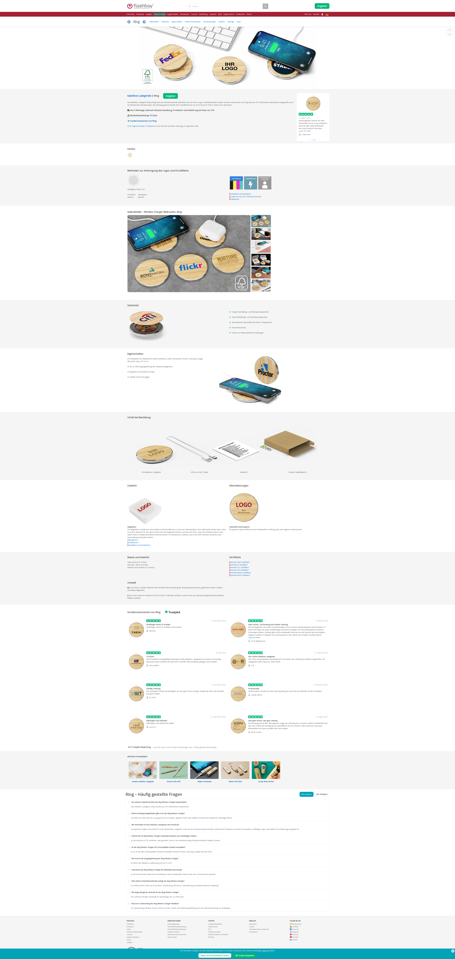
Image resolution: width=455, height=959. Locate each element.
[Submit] (189, 6)
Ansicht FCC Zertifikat (239, 567)
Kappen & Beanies (133, 937)
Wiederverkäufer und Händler (218, 934)
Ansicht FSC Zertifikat (239, 570)
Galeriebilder (154, 22)
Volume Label (172, 937)
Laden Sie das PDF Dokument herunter (246, 196)
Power (129, 929)
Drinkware (140, 14)
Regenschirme (228, 14)
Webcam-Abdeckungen (134, 932)
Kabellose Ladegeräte (139, 95)
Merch (249, 14)
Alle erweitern (306, 794)
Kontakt (316, 14)
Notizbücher (184, 14)
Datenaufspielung (173, 924)
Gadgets (149, 14)
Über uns (308, 14)
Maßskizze (235, 199)
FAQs (239, 22)
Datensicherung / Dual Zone (177, 934)
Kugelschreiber (172, 14)
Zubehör (221, 22)
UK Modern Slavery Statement (259, 929)
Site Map (211, 937)
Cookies (252, 927)
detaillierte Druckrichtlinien (241, 194)
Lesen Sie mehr (254, 637)
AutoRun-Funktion (173, 932)
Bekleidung (203, 14)
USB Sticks (130, 14)
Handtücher (240, 14)
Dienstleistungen (209, 22)
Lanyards (212, 14)
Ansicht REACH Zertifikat (240, 573)
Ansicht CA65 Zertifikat (239, 562)
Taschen (194, 14)
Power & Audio (159, 14)
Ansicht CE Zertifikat (238, 565)
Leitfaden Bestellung (215, 924)
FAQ (209, 929)
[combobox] (225, 6)
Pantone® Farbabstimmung (177, 927)
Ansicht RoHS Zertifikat (240, 575)
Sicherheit (165, 22)
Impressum (253, 924)
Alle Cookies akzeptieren (244, 955)
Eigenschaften (176, 22)
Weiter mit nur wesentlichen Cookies (215, 955)
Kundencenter (213, 927)
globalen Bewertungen (205, 747)
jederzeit (265, 951)
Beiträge (231, 22)
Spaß (220, 14)
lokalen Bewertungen (177, 747)
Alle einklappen (322, 794)
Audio (129, 940)
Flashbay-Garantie (214, 932)
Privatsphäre (253, 932)
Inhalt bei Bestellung (192, 22)
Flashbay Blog (296, 924)
